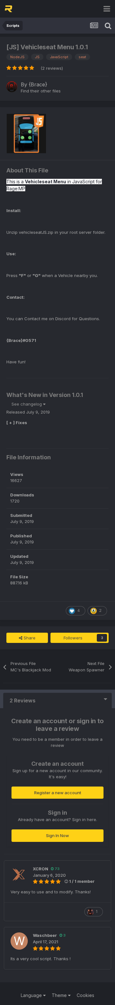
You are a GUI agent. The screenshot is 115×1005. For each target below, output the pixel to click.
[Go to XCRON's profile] (19, 874)
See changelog (27, 404)
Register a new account (57, 792)
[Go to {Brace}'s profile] (11, 86)
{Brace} (38, 84)
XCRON (40, 868)
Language (32, 995)
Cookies (85, 995)
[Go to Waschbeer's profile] (19, 941)
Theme (60, 995)
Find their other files (41, 90)
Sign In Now (57, 835)
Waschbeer (45, 935)
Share (28, 637)
